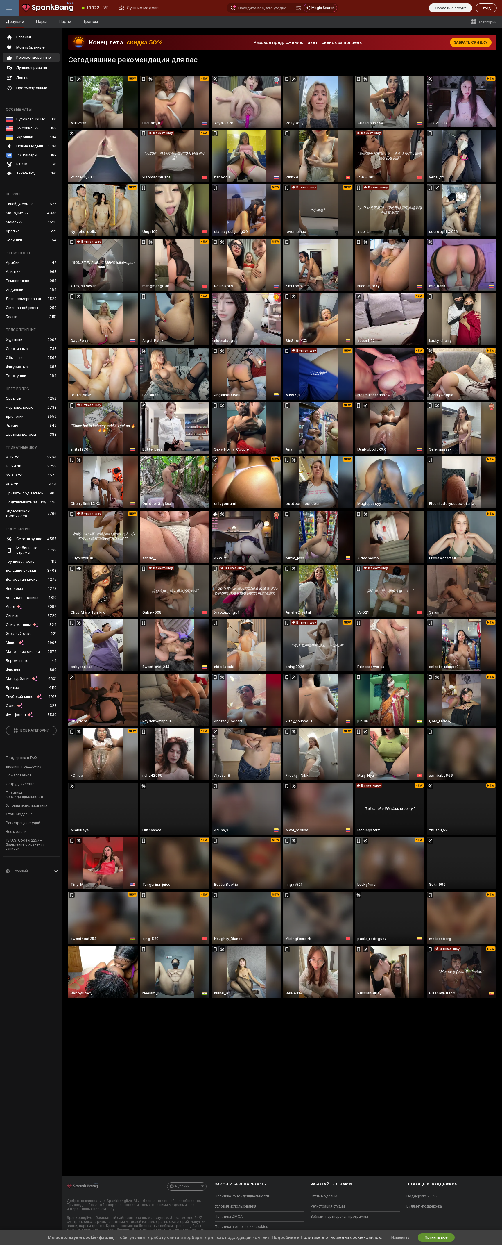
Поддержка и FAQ (21, 758)
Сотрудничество (20, 784)
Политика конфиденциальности (24, 795)
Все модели (16, 832)
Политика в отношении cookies (241, 1227)
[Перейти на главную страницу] (48, 8)
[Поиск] (298, 8)
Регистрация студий (23, 823)
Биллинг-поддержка (23, 766)
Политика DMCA (229, 1216)
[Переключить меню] (9, 8)
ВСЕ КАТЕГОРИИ (34, 730)
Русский (182, 1186)
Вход (486, 8)
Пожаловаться (18, 775)
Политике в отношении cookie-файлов (341, 1237)
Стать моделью (19, 814)
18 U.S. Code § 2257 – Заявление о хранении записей (25, 844)
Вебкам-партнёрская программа (339, 1216)
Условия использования (26, 805)
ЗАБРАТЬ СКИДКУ (470, 42)
